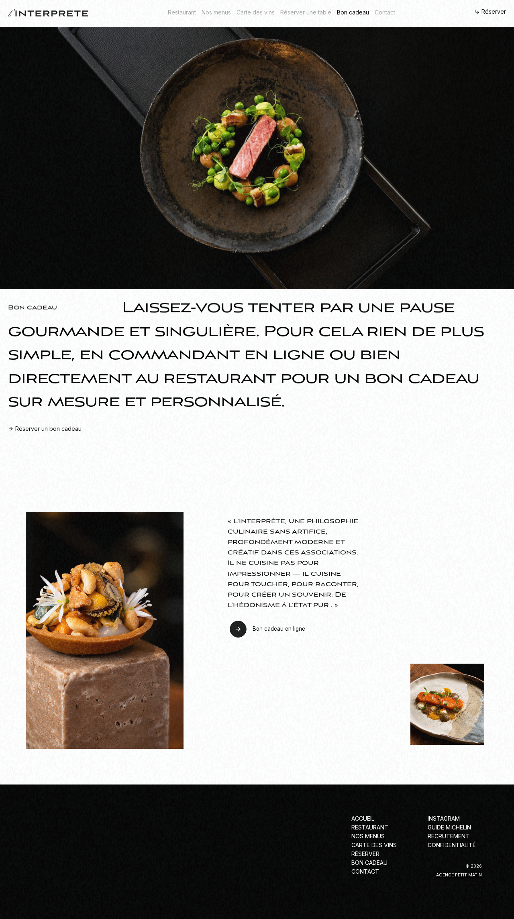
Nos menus (216, 12)
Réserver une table (305, 12)
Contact (385, 12)
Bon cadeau (353, 12)
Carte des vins (256, 12)
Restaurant (182, 12)
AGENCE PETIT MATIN (459, 875)
